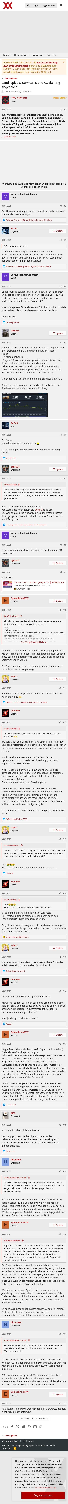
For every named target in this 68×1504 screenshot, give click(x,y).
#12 (64, 722)
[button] (11, 55)
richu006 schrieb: (11, 845)
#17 (64, 1044)
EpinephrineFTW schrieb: (15, 1177)
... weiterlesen (9, 136)
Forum (6, 55)
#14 (64, 893)
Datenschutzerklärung (45, 1487)
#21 (64, 1334)
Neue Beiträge (21, 55)
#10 (64, 610)
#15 (64, 957)
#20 (64, 1234)
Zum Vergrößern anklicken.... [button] (34, 642)
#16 (64, 991)
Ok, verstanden (43, 1495)
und (26, 524)
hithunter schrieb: (12, 1240)
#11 (64, 688)
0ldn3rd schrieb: (11, 616)
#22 (64, 1403)
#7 (65, 478)
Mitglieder (37, 55)
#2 (65, 206)
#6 (65, 435)
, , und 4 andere (29, 220)
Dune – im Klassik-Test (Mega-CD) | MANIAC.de (39, 582)
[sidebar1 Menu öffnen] (61, 5)
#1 (65, 109)
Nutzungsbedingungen (23, 1445)
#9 (65, 572)
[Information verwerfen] (63, 62)
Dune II (39, 509)
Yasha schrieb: (10, 484)
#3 (65, 240)
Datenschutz (42, 1445)
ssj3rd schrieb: (10, 728)
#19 (64, 1171)
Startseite (6, 1448)
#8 (65, 544)
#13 (64, 839)
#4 (65, 286)
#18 (64, 1124)
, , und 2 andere (28, 266)
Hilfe (52, 1445)
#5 (65, 342)
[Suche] (28, 6)
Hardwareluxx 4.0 (12, 1440)
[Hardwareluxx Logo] (8, 5)
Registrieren (52, 55)
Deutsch (30, 1440)
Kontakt (6, 1445)
